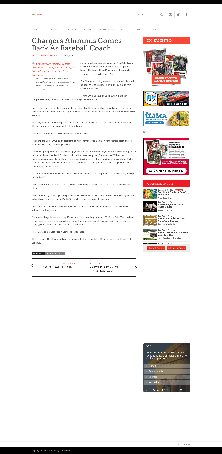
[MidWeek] (71, 14)
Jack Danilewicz (43, 55)
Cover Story (54, 29)
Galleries (71, 29)
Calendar (87, 29)
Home (38, 29)
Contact (152, 29)
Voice (123, 29)
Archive (136, 29)
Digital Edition (106, 29)
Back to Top (182, 444)
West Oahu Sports (55, 253)
